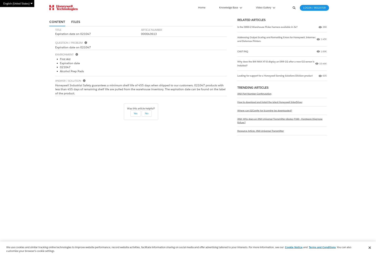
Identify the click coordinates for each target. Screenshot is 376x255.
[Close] (369, 247)
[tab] (57, 22)
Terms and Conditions (322, 247)
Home (201, 7)
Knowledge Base (228, 7)
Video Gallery (263, 7)
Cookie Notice (294, 247)
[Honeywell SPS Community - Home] (63, 8)
